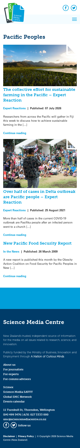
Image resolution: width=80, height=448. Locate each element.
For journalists (13, 369)
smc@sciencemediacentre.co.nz (24, 419)
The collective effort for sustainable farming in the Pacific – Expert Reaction (39, 95)
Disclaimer (9, 436)
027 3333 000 (39, 414)
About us (9, 364)
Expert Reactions (14, 108)
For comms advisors (17, 379)
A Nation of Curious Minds (47, 356)
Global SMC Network (17, 396)
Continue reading (14, 133)
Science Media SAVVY (18, 391)
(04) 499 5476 (12, 414)
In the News (11, 251)
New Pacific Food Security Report (37, 243)
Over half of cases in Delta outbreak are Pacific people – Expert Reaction (39, 197)
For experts (11, 374)
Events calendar (14, 401)
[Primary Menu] (74, 19)
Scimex (8, 387)
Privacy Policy (26, 436)
